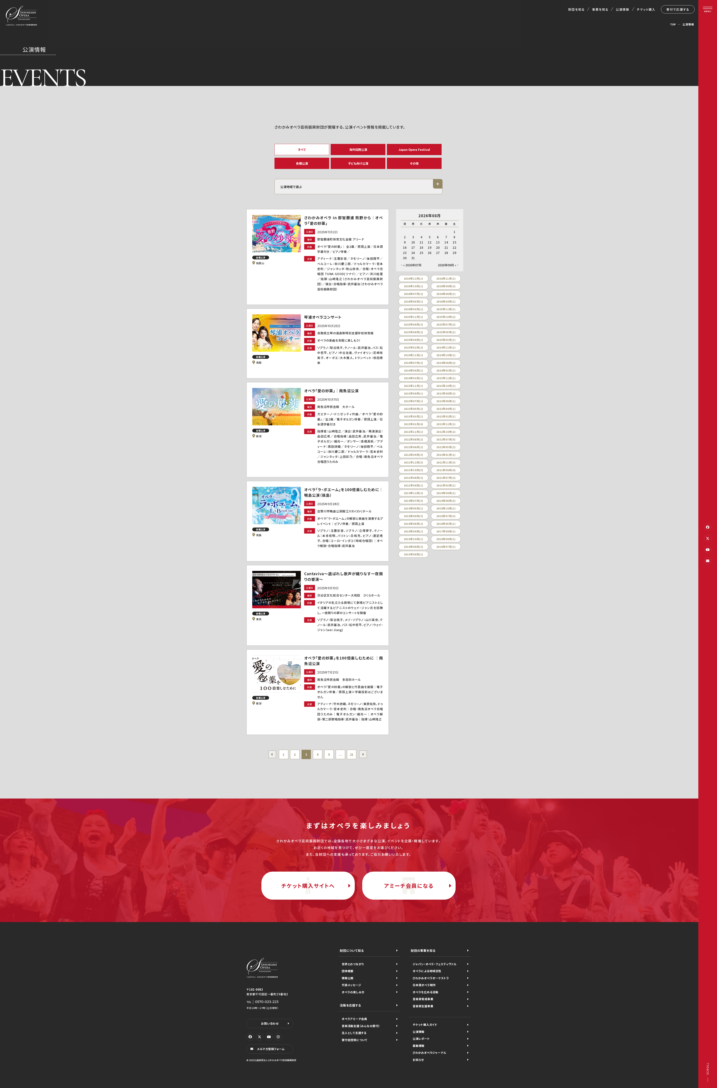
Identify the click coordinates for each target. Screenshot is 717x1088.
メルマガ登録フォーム (271, 1049)
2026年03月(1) (413, 309)
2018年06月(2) (413, 523)
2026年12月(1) (413, 278)
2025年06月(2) (413, 332)
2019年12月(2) (413, 493)
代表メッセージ (351, 985)
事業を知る (600, 9)
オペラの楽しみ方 (353, 992)
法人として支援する (354, 1033)
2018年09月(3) (413, 516)
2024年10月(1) (446, 355)
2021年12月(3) (413, 462)
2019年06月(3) (446, 501)
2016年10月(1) (413, 539)
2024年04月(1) (413, 370)
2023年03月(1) (413, 416)
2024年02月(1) (413, 378)
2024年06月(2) (446, 363)
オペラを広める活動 (425, 992)
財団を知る (576, 9)
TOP (673, 24)
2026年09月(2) (446, 286)
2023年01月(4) (413, 424)
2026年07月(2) (413, 294)
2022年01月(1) (446, 455)
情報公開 (347, 978)
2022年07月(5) (446, 439)
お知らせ (418, 1060)
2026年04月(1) (446, 301)
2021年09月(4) (446, 470)
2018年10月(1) (446, 508)
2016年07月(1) (446, 546)
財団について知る (352, 950)
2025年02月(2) (413, 347)
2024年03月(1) (446, 370)
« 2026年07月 (412, 265)
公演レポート (421, 1039)
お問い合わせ (270, 1023)
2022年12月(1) (446, 424)
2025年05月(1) (446, 332)
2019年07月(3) (413, 501)
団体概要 (347, 971)
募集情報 (418, 1046)
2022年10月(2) (446, 432)
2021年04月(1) (413, 485)
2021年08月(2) (413, 478)
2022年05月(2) (446, 447)
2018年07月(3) (446, 516)
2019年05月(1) (413, 508)
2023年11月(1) (413, 386)
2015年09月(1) (413, 554)
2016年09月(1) (446, 539)
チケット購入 (646, 9)
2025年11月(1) (413, 317)
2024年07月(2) (413, 363)
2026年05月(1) (413, 301)
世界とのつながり (353, 964)
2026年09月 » (447, 265)
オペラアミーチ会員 (354, 1019)
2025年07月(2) (446, 324)
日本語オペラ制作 (424, 985)
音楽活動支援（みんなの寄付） (361, 1026)
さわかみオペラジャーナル (429, 1053)
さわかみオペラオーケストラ (431, 978)
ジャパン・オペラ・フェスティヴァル (435, 964)
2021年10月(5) (413, 470)
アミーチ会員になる (409, 885)
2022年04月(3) (413, 455)
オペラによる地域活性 (427, 971)
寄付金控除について (354, 1040)
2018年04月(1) (413, 531)
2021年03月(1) (446, 485)
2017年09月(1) (446, 531)
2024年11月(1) (413, 355)
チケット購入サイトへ (308, 885)
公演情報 (622, 9)
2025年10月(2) (446, 317)
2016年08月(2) (413, 546)
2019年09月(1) (446, 493)
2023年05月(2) (413, 409)
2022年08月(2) (413, 439)
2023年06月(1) (446, 401)
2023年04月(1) (446, 409)
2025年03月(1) (446, 340)
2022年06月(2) (413, 447)
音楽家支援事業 (423, 1006)
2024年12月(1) (446, 347)
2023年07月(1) (413, 401)
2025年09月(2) (413, 324)
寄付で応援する (677, 9)
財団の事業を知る (423, 950)
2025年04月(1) (413, 340)
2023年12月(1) (446, 378)
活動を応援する (350, 1005)
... (340, 754)
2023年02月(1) (446, 416)
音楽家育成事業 (423, 999)
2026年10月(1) (413, 286)
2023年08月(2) (446, 393)
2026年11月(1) (446, 278)
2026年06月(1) (446, 294)
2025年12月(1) (446, 309)
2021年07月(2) (446, 478)
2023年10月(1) (446, 386)
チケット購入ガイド (425, 1025)
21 (352, 754)
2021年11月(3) (446, 462)
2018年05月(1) (446, 523)
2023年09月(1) (413, 393)
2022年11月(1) (413, 432)
